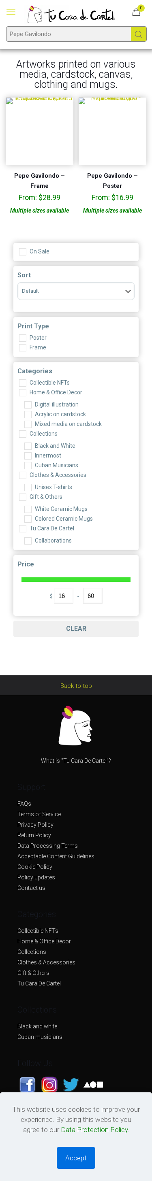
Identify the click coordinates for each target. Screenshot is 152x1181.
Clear (76, 628)
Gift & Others (33, 973)
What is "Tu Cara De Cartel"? (76, 761)
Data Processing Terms (47, 846)
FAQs (24, 803)
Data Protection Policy (94, 1130)
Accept (76, 1158)
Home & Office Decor (44, 941)
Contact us (31, 888)
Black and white (37, 1026)
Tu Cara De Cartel (39, 983)
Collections (31, 952)
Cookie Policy (34, 867)
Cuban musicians (39, 1037)
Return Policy (34, 835)
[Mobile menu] (11, 12)
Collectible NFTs (37, 931)
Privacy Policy (35, 824)
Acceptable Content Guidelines (55, 856)
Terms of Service (39, 814)
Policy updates (36, 877)
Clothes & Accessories (46, 962)
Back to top (76, 685)
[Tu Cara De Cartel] (71, 14)
